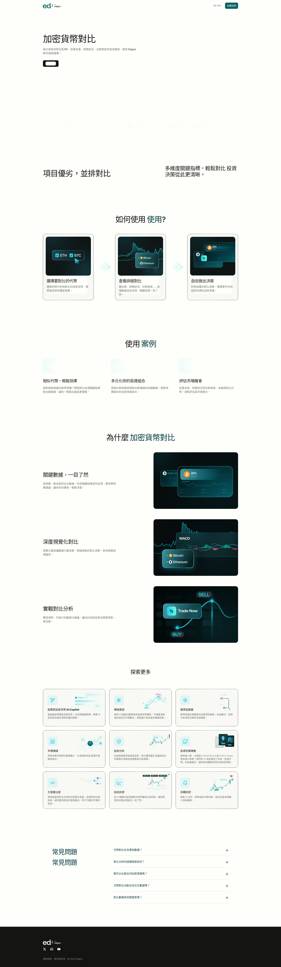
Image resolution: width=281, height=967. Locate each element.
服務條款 (47, 958)
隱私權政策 (59, 958)
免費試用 (231, 5)
